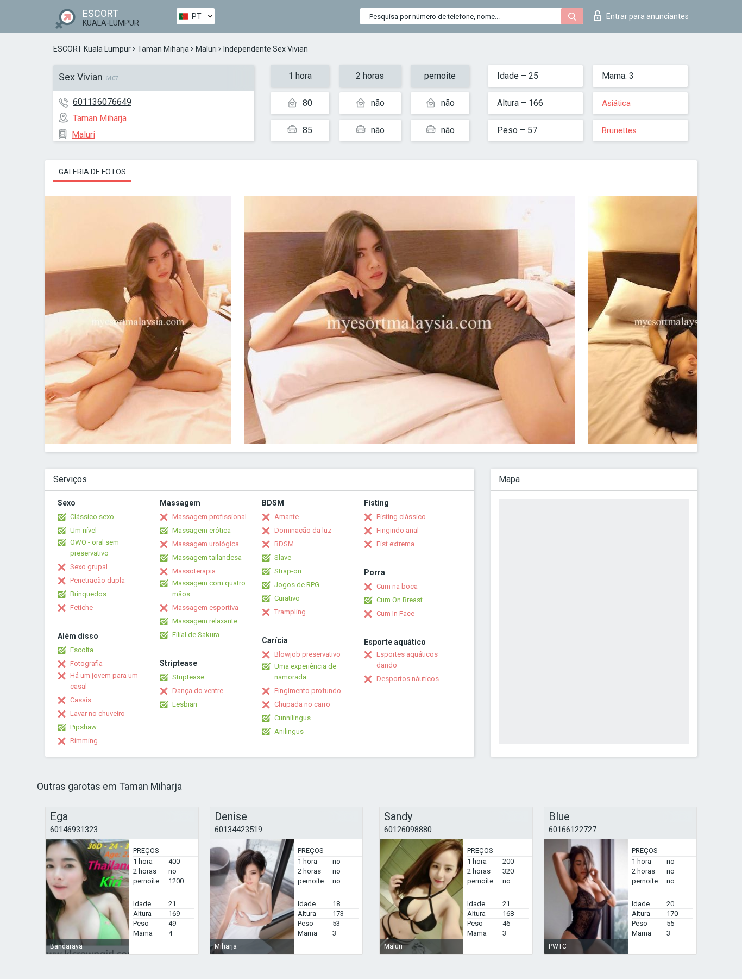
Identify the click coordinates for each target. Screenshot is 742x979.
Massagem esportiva (205, 607)
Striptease (188, 677)
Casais (80, 700)
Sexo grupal (89, 567)
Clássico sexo (92, 517)
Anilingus (289, 731)
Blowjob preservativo (307, 654)
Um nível (83, 530)
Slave (282, 557)
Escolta (81, 650)
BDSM (284, 544)
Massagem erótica (201, 530)
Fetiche (81, 607)
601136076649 (102, 102)
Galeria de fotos (92, 171)
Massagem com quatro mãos (209, 588)
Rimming (84, 741)
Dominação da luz (302, 530)
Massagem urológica (205, 544)
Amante (286, 517)
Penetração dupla (97, 580)
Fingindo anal (397, 530)
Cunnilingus (292, 718)
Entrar (647, 16)
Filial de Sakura (195, 635)
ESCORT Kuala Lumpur (92, 49)
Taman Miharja (163, 49)
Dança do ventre (197, 691)
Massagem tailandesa (207, 557)
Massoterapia (194, 571)
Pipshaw (83, 727)
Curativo (287, 598)
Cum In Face (395, 613)
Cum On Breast (399, 600)
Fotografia (86, 663)
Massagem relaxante (204, 621)
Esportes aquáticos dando (407, 659)
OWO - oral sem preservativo (94, 547)
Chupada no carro (302, 704)
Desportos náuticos (407, 679)
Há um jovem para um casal (104, 680)
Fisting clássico (401, 517)
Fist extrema (395, 544)
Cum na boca (397, 586)
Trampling (290, 612)
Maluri (206, 49)
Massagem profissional (209, 517)
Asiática (616, 103)
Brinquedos (88, 594)
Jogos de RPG (296, 585)
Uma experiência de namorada (305, 671)
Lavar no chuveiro (97, 713)
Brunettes (619, 130)
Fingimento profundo (307, 691)
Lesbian (184, 704)
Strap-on (287, 571)
